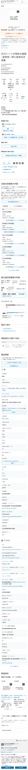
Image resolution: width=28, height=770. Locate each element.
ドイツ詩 (4, 461)
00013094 (8, 410)
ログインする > (4, 48)
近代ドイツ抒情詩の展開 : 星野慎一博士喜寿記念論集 (14, 389)
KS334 (3, 475)
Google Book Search (9, 331)
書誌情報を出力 (7, 169)
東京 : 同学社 (5, 419)
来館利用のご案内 (21, 289)
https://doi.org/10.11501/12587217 (11, 549)
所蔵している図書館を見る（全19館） (14, 137)
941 (3, 469)
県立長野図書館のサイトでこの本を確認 (15, 267)
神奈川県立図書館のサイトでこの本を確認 (14, 243)
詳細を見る (23, 97)
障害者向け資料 (6, 564)
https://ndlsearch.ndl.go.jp (9, 508)
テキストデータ (6, 570)
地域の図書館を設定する (13, 201)
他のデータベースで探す (9, 172)
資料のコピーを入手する (6, 752)
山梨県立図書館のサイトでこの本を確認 (15, 255)
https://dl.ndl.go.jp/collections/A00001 (12, 586)
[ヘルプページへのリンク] (15, 28)
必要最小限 (7, 767)
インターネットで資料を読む (7, 750)
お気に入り (4, 164)
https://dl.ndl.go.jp (7, 663)
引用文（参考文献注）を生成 (10, 167)
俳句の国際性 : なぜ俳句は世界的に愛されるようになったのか (7, 697)
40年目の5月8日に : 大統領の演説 (19, 696)
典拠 (13, 412)
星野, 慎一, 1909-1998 (7, 408)
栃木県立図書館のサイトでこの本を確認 (15, 220)
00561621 (15, 461)
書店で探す (14, 146)
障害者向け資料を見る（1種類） (14, 155)
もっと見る (6, 709)
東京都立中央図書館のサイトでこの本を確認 (14, 232)
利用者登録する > (5, 45)
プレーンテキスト (7, 346)
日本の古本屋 (6, 329)
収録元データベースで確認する (15, 33)
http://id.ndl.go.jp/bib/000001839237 (12, 516)
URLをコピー (9, 164)
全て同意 (21, 767)
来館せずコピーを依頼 (8, 130)
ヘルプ (5, 198)
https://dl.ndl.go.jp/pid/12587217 (11, 558)
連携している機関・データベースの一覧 (16, 190)
